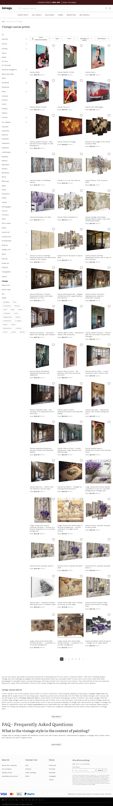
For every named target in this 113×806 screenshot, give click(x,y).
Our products (7, 769)
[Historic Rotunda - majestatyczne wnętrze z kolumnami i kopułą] (109, 268)
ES (29, 800)
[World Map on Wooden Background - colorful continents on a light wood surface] (81, 499)
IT (19, 800)
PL (6, 800)
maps (12, 309)
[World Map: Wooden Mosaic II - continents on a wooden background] (53, 615)
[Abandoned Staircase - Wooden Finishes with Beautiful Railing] (53, 422)
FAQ (26, 765)
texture (17, 317)
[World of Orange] (81, 115)
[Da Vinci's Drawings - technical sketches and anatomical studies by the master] (53, 229)
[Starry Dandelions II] (81, 191)
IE (42, 800)
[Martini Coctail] (81, 46)
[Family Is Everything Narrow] (53, 154)
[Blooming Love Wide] (53, 191)
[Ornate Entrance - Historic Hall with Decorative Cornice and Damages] (109, 306)
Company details (99, 794)
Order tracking (30, 772)
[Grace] (109, 46)
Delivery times (7, 772)
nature (20, 309)
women (13, 332)
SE (33, 800)
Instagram (52, 776)
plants (5, 324)
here (94, 784)
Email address (76, 767)
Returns (89, 794)
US (3, 800)
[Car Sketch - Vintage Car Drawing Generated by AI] (81, 460)
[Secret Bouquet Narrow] (53, 539)
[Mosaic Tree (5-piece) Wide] (109, 154)
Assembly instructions (10, 776)
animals (22, 332)
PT (26, 800)
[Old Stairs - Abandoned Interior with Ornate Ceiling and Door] (109, 383)
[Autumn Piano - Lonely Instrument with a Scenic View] (109, 345)
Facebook (52, 765)
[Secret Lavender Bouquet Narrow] (109, 539)
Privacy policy (81, 794)
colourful (18, 328)
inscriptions (7, 306)
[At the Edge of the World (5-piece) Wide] (109, 115)
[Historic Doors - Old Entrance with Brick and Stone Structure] (81, 345)
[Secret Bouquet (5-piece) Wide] (81, 229)
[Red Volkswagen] (109, 80)
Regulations (72, 794)
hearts (13, 324)
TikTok (51, 780)
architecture (7, 321)
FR (13, 800)
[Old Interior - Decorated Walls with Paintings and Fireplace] (53, 306)
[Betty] (53, 46)
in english (18, 321)
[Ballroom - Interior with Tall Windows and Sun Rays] (53, 460)
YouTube (52, 769)
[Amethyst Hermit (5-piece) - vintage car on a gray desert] (109, 615)
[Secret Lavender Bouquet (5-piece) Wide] (109, 499)
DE (16, 800)
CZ (40, 800)
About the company (9, 765)
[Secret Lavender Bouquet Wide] (81, 539)
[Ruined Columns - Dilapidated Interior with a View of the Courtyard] (109, 229)
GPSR (27, 776)
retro (14, 302)
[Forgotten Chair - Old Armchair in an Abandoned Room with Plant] (53, 383)
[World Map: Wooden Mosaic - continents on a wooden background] (81, 615)
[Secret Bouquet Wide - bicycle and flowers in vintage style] (109, 576)
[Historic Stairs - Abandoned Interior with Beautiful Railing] (81, 383)
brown (5, 332)
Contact (28, 769)
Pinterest (52, 772)
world (16, 313)
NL (23, 800)
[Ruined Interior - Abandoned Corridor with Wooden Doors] (109, 422)
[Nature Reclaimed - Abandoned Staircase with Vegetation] (53, 345)
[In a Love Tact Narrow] (81, 154)
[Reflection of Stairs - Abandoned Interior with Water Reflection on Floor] (53, 268)
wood (5, 309)
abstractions (7, 328)
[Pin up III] (81, 80)
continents (6, 313)
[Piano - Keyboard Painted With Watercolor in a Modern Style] (53, 576)
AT (36, 800)
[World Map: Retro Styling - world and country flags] (81, 576)
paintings (6, 302)
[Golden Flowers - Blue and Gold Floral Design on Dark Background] (53, 115)
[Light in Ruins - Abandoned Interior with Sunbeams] (81, 306)
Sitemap (108, 794)
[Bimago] (7, 8)
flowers (17, 306)
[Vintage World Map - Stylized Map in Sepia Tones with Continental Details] (109, 191)
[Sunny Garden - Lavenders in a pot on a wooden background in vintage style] (109, 460)
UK (9, 800)
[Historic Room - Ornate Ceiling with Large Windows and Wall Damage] (81, 422)
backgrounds (7, 317)
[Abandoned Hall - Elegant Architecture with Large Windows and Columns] (81, 268)
